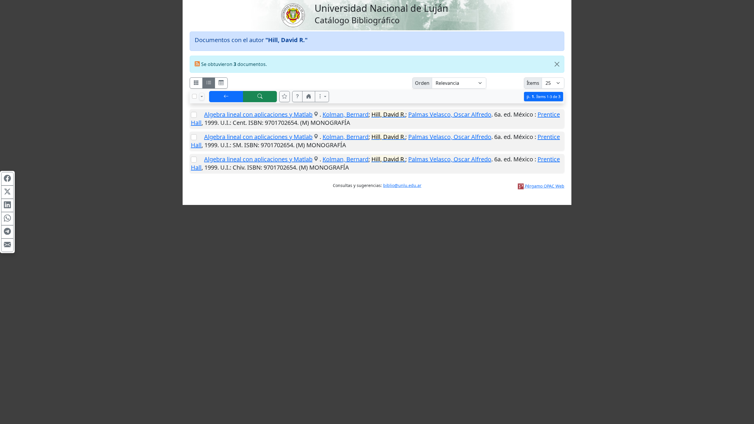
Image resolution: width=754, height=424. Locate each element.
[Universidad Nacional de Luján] (293, 14)
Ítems (533, 83)
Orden (422, 83)
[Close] (557, 64)
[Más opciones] (322, 96)
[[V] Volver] (226, 96)
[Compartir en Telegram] (7, 232)
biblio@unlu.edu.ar (402, 185)
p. (543, 96)
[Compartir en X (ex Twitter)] (7, 192)
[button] (297, 96)
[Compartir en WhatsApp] (7, 219)
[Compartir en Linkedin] (7, 205)
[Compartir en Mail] (7, 245)
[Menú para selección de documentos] (201, 96)
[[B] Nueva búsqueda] (260, 96)
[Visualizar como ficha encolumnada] (208, 83)
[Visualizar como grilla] (221, 83)
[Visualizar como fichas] (196, 83)
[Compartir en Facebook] (7, 179)
